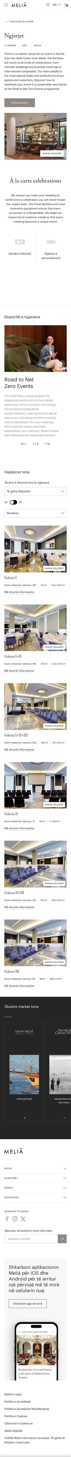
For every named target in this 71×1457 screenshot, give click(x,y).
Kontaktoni (11, 1197)
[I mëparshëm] (23, 443)
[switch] (13, 502)
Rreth (8, 1168)
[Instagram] (14, 1218)
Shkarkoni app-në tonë (27, 1303)
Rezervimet (11, 1178)
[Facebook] (6, 1218)
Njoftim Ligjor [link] (13, 1394)
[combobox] (57, 4)
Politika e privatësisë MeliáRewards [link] (26, 1409)
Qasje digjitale (13, 1430)
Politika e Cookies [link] (15, 1416)
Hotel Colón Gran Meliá (21, 21)
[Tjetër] (47, 443)
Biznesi (8, 1187)
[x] (22, 1218)
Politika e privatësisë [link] (17, 1401)
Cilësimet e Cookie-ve (18, 1423)
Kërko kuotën (19, 102)
